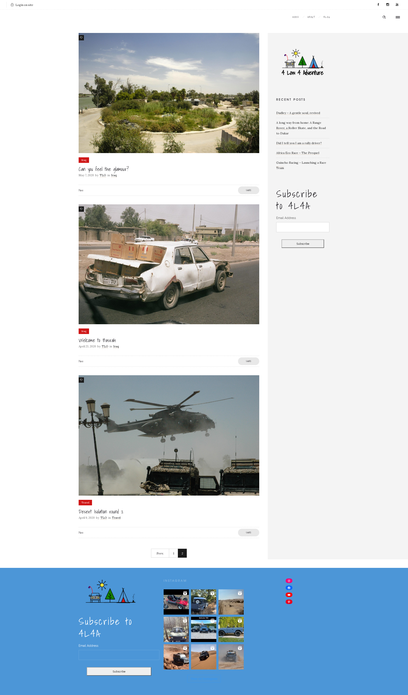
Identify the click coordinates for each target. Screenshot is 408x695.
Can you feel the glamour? (104, 169)
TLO (103, 175)
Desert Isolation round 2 (101, 511)
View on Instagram (204, 678)
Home (296, 17)
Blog (327, 17)
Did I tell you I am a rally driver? (299, 143)
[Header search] (384, 17)
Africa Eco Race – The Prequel (297, 153)
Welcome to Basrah (97, 340)
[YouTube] (397, 4)
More (81, 190)
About (311, 17)
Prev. (160, 553)
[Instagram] (387, 4)
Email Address (286, 218)
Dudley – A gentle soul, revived (298, 113)
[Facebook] (378, 4)
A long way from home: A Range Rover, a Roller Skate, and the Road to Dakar (301, 128)
